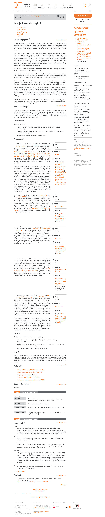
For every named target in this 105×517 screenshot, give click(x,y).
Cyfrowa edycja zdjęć (82, 40)
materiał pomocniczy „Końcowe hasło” (60, 173)
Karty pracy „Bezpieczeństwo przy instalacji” (28, 380)
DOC (24, 146)
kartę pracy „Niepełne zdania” (36, 153)
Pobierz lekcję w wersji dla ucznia (83, 20)
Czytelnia (19, 35)
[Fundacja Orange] (67, 506)
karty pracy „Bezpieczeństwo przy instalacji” (60, 182)
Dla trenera (56, 7)
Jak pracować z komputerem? (81, 42)
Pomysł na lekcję (21, 29)
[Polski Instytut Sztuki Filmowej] (77, 506)
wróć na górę (63, 485)
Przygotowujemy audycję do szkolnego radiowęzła (84, 53)
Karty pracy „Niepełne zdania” (24, 375)
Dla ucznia (63, 7)
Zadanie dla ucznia (22, 32)
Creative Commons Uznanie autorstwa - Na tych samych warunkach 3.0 (82, 148)
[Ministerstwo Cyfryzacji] (57, 506)
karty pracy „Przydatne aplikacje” (59, 177)
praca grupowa (59, 238)
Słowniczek (20, 34)
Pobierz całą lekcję (82, 15)
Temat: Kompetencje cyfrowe (40, 489)
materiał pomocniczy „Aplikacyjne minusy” (60, 164)
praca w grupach (59, 206)
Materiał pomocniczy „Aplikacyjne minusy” (28, 369)
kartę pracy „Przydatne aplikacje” (23, 155)
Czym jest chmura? (82, 38)
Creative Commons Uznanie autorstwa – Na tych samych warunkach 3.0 (42, 508)
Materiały (19, 31)
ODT (22, 146)
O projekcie (70, 7)
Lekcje (35, 7)
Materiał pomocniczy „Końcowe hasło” (27, 372)
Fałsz (23, 398)
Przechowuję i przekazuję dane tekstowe (83, 50)
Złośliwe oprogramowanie (83, 56)
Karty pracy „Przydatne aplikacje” (25, 377)
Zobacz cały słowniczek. (20, 471)
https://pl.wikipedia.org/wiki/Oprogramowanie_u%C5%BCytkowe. (34, 482)
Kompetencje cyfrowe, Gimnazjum (81, 31)
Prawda (17, 398)
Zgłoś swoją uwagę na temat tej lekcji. (40, 497)
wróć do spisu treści (61, 40)
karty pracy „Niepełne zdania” (59, 169)
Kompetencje (41, 7)
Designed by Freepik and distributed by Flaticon (41, 512)
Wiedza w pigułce (21, 27)
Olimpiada (49, 7)
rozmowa (57, 154)
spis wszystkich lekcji (40, 491)
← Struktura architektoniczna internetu (24, 494)
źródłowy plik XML (79, 155)
